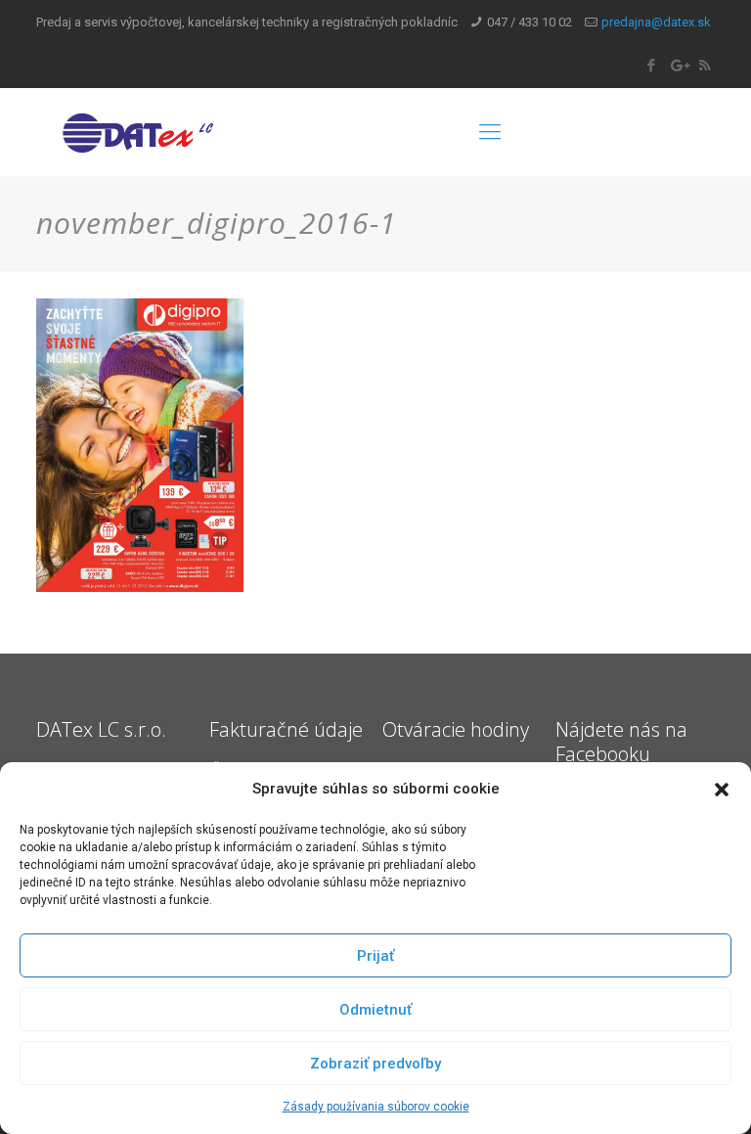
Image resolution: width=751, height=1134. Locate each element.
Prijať (375, 956)
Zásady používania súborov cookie (376, 1106)
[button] (721, 789)
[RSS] (704, 65)
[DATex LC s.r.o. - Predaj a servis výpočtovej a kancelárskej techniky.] (179, 132)
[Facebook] (651, 65)
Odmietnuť (375, 1010)
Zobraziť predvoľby (375, 1063)
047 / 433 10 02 (529, 22)
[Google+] (678, 65)
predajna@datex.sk (656, 22)
